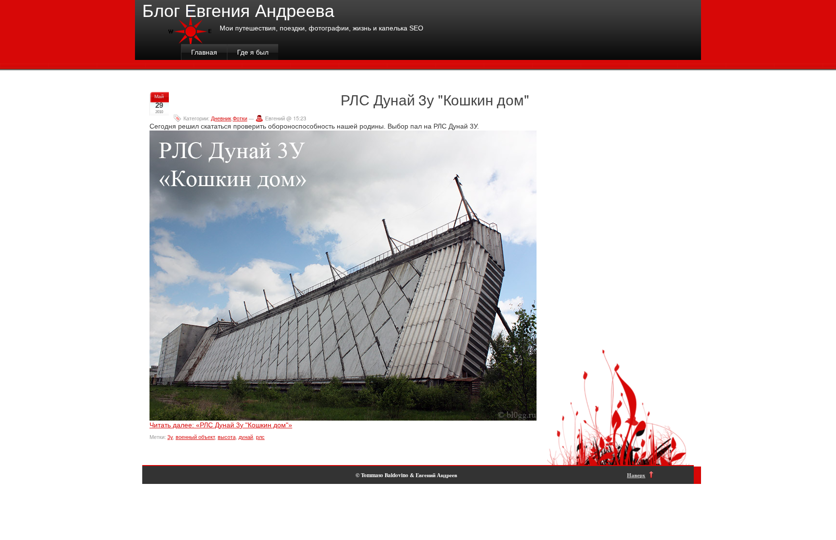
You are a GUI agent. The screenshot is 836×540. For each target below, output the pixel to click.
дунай (246, 437)
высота (227, 437)
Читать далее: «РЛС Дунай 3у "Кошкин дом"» (220, 425)
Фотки (240, 118)
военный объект (195, 437)
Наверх (636, 475)
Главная (204, 52)
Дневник (221, 118)
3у (170, 437)
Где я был (253, 52)
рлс (260, 437)
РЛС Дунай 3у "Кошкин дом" (435, 99)
